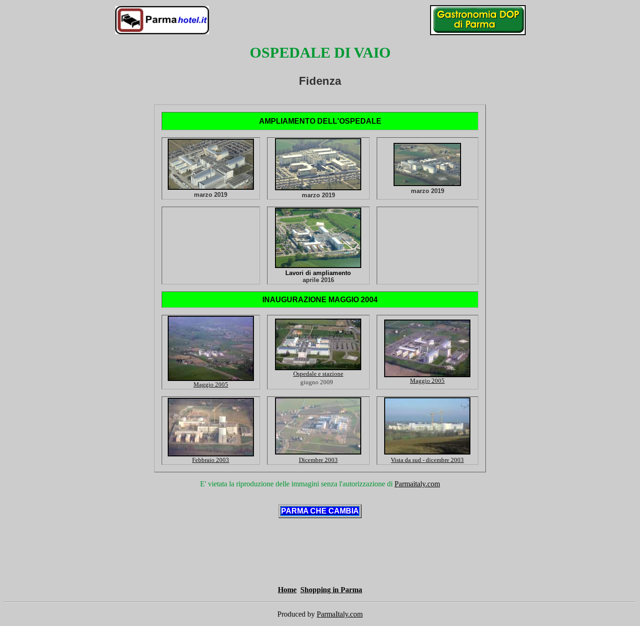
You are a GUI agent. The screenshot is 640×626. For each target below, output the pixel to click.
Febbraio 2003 (210, 459)
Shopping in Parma (331, 590)
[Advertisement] (146, 562)
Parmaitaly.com (417, 484)
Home (287, 590)
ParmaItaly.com (340, 614)
